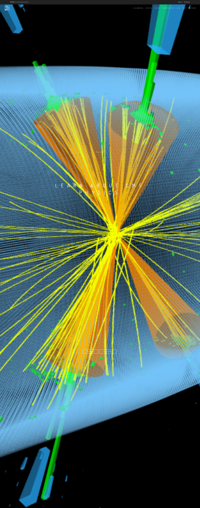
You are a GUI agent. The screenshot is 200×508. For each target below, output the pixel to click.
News (178, 8)
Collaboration (138, 8)
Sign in (180, 2)
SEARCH (193, 8)
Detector (149, 8)
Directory (187, 2)
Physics (157, 8)
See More (99, 351)
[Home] (7, 8)
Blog (184, 8)
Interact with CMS (168, 8)
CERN (19, 2)
